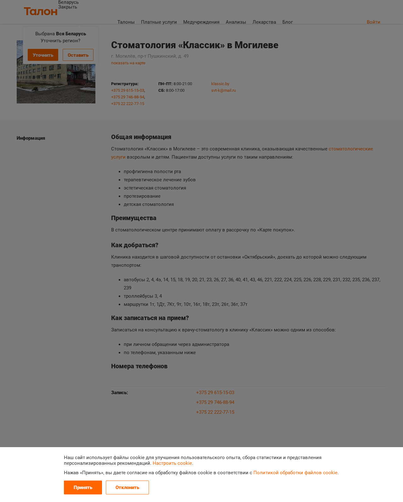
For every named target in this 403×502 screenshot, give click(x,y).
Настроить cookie (172, 463)
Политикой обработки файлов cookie (295, 473)
